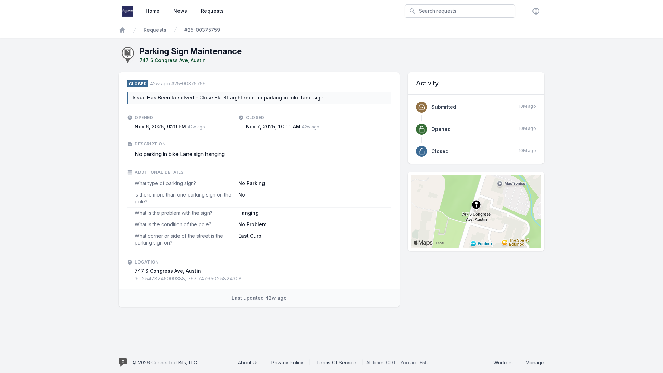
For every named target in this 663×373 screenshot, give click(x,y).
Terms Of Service (336, 362)
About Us (248, 362)
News (180, 11)
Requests (212, 11)
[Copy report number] (209, 84)
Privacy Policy (287, 362)
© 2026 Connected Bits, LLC (165, 362)
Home (153, 11)
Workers (503, 362)
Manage (535, 362)
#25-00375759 (202, 30)
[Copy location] (245, 279)
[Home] (122, 30)
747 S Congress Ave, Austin (173, 60)
